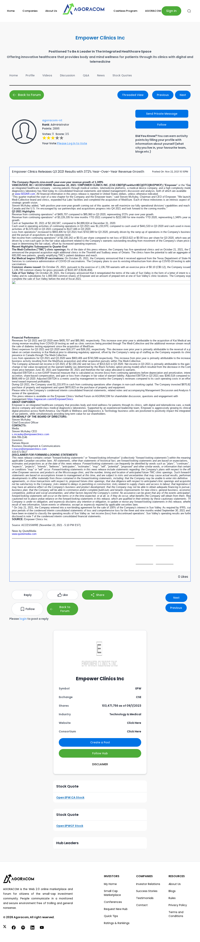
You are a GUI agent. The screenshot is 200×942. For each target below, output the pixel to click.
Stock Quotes (122, 75)
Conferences (113, 902)
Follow (161, 125)
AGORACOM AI (154, 11)
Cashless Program (125, 11)
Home (11, 11)
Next (183, 95)
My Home (110, 884)
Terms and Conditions (176, 914)
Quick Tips (111, 916)
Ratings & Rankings (116, 923)
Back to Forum (29, 95)
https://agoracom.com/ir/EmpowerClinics (50, 399)
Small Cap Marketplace (112, 893)
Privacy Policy (178, 905)
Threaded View (133, 95)
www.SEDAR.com (25, 193)
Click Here (134, 723)
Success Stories (146, 891)
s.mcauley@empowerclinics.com (30, 434)
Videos (47, 75)
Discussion (67, 75)
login (23, 619)
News (101, 75)
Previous (163, 95)
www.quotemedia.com (24, 533)
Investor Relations (148, 884)
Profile (30, 75)
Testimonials (145, 898)
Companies (30, 11)
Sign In (171, 11)
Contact (142, 905)
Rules (172, 898)
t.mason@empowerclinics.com (29, 448)
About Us (51, 11)
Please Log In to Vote (72, 143)
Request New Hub (116, 909)
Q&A (86, 75)
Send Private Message (161, 114)
